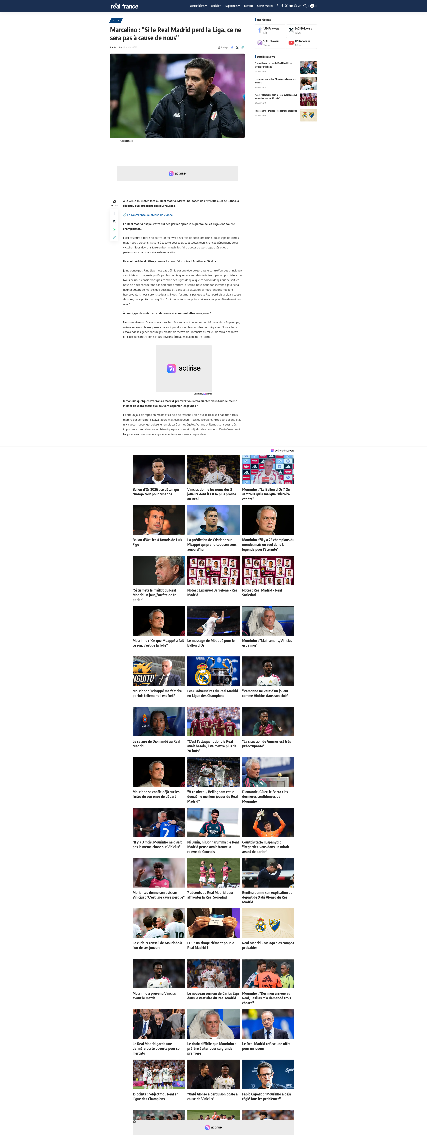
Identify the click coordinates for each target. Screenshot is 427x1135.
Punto (113, 47)
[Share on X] (237, 47)
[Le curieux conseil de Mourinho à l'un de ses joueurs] (308, 83)
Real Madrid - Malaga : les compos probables (276, 110)
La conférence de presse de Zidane (150, 215)
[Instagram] (295, 6)
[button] (277, 6)
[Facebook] (282, 6)
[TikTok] (300, 6)
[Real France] (131, 6)
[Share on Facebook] (232, 47)
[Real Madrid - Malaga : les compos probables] (308, 115)
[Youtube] (301, 43)
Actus (116, 20)
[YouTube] (291, 6)
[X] (286, 6)
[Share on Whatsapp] (114, 229)
